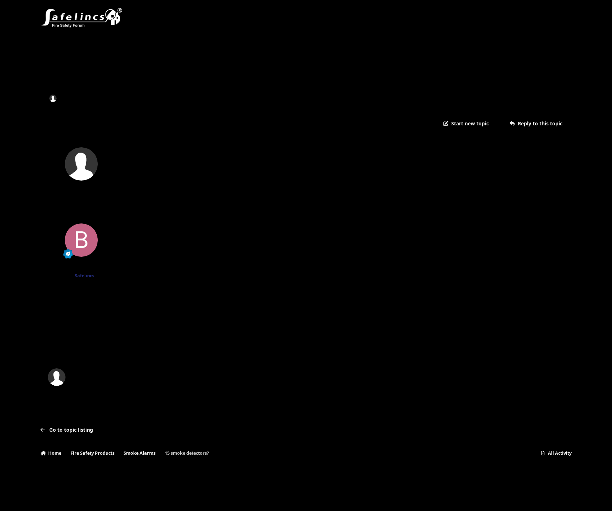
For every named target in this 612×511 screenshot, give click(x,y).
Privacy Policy (59, 498)
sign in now (184, 346)
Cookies (121, 498)
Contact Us (92, 498)
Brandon (81, 267)
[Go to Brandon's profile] (81, 240)
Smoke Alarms (149, 98)
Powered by (538, 498)
